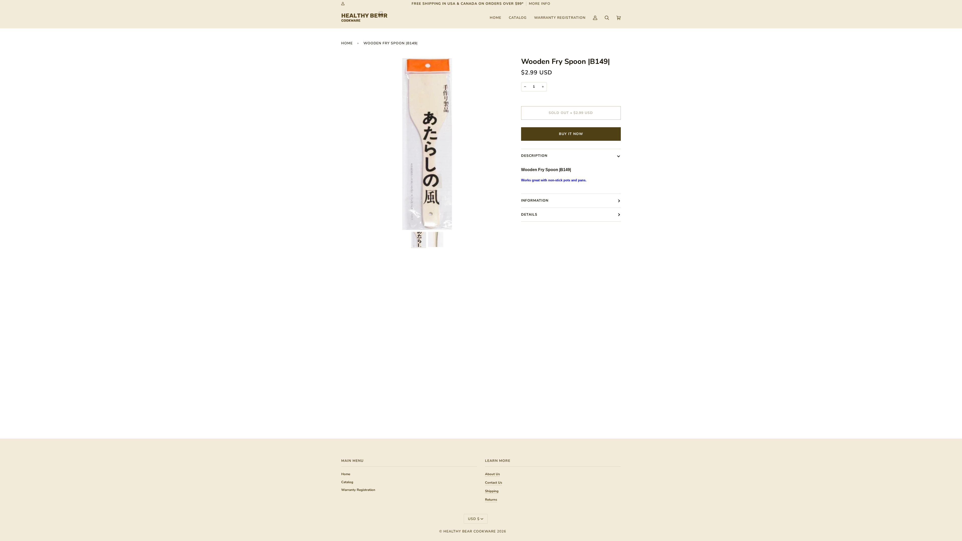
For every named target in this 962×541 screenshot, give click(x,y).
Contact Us (493, 482)
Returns (491, 499)
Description (534, 155)
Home (347, 43)
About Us (492, 474)
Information (534, 200)
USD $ (473, 518)
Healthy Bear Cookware (469, 531)
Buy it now (571, 133)
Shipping (492, 491)
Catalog (347, 482)
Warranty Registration (358, 490)
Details (529, 214)
